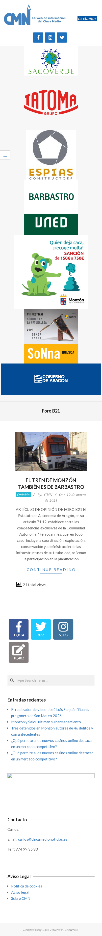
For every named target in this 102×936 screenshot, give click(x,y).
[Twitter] (62, 37)
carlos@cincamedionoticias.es (42, 839)
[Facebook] (38, 37)
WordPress (71, 930)
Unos (45, 930)
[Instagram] (50, 37)
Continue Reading (51, 569)
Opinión (23, 494)
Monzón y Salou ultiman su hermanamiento (46, 722)
